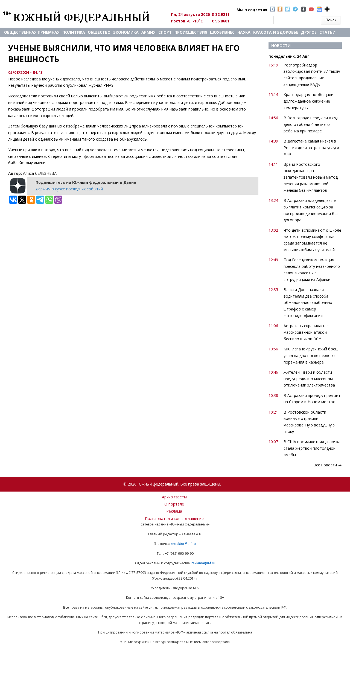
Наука (243, 32)
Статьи (327, 32)
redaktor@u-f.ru (183, 543)
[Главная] (83, 17)
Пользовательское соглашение (174, 518)
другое (309, 32)
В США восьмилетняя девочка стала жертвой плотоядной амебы (312, 448)
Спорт (165, 32)
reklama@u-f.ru (203, 563)
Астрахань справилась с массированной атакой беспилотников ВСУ (306, 332)
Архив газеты (174, 496)
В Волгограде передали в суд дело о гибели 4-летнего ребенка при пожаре (311, 124)
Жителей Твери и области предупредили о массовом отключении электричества (309, 379)
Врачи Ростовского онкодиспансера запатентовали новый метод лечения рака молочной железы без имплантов (311, 177)
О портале (174, 504)
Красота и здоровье (275, 32)
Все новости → (327, 464)
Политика (73, 32)
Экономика (126, 32)
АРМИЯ (148, 32)
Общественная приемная (32, 32)
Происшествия (190, 32)
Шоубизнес (222, 32)
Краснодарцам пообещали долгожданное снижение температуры (308, 101)
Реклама (174, 511)
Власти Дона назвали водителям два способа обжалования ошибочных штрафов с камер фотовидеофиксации (308, 302)
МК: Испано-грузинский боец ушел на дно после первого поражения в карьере (310, 355)
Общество (99, 32)
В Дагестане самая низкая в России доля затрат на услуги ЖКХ (311, 147)
